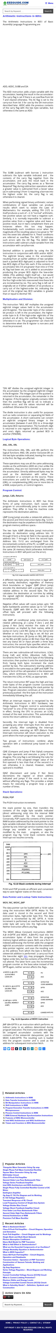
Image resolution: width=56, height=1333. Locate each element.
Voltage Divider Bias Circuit (15, 1205)
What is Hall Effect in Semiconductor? (20, 1244)
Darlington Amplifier (12, 1193)
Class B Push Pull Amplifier (15, 1177)
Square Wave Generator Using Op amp (20, 1172)
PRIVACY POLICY (20, 1323)
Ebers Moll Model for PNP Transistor (19, 1242)
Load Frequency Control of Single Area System (24, 1203)
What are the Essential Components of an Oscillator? (26, 1247)
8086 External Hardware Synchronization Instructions (29, 1115)
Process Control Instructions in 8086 (21, 1113)
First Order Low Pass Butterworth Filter (20, 1210)
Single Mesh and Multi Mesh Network (19, 1237)
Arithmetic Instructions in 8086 (19, 1098)
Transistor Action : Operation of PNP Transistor (24, 1260)
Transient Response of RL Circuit (17, 1200)
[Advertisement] (28, 56)
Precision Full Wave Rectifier (15, 1218)
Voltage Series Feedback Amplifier (18, 1183)
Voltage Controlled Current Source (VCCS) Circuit (24, 1283)
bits (25, 956)
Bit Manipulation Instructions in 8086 (21, 1103)
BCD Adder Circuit (11, 1175)
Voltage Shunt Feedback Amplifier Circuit (21, 1208)
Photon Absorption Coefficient (16, 1239)
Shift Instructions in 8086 (16, 1105)
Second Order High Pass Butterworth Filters (22, 1213)
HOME (8, 1323)
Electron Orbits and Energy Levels (18, 1280)
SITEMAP (47, 1323)
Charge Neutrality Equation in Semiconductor (23, 1249)
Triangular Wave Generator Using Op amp (21, 1167)
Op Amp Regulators (11, 1267)
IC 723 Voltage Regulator (14, 1198)
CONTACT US (35, 1323)
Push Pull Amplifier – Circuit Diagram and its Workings (27, 1234)
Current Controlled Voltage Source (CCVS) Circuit (24, 1275)
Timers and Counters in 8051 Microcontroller (25, 1123)
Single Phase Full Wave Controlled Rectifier (22, 1170)
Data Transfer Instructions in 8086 (20, 1100)
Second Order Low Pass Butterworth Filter (21, 1180)
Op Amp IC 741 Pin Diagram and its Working (22, 1195)
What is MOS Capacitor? (13, 1252)
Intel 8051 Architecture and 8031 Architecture (25, 1120)
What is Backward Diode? (14, 1227)
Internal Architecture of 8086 (15, 1216)
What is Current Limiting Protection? (19, 1277)
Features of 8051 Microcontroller (19, 1118)
